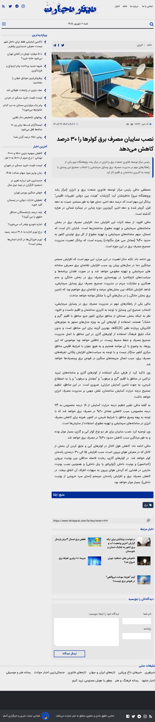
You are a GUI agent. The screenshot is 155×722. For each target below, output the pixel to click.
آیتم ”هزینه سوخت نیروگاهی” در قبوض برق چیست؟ (120, 579)
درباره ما (134, 6)
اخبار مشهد (148, 680)
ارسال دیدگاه (70, 654)
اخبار (117, 6)
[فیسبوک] (127, 716)
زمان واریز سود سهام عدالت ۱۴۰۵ (24, 173)
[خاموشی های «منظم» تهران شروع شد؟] (143, 560)
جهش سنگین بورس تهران (28, 193)
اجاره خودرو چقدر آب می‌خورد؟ (25, 224)
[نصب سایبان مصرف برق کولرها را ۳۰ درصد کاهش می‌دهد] (102, 84)
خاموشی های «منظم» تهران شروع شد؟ (121, 560)
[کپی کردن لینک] (148, 521)
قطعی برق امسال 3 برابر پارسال (70, 540)
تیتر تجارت (70, 716)
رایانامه (147, 629)
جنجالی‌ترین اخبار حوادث (49, 672)
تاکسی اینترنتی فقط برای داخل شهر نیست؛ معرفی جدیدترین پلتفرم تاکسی (23, 44)
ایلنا (55, 494)
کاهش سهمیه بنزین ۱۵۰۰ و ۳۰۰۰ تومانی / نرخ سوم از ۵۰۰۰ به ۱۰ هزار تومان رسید (23, 155)
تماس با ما (147, 6)
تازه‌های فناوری (77, 672)
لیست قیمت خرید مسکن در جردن (23, 98)
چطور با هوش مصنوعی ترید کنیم (92, 680)
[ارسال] (131, 124)
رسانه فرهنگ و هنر (127, 680)
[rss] (3, 11)
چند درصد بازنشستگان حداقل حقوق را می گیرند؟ (26, 214)
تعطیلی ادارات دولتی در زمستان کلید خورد (24, 202)
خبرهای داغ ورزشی (130, 672)
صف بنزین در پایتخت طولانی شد (24, 90)
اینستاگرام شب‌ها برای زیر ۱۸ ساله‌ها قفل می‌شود (26, 127)
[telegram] (54, 45)
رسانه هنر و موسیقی (18, 672)
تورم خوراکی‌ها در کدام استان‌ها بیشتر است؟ (24, 241)
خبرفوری (150, 672)
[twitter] (63, 45)
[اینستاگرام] (23, 11)
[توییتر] (10, 11)
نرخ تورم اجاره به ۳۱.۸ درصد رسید (23, 232)
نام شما (147, 614)
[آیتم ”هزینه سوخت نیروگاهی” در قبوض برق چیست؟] (143, 579)
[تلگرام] (17, 11)
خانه (125, 6)
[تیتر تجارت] (70, 10)
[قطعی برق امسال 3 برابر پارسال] (94, 542)
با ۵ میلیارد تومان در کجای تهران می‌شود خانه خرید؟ (24, 56)
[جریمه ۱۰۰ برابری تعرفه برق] (94, 560)
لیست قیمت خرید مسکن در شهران (23, 165)
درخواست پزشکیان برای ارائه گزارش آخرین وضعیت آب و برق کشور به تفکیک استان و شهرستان (121, 545)
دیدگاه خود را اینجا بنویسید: (103, 614)
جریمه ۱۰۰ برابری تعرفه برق (72, 558)
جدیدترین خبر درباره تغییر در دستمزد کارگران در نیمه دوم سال (25, 182)
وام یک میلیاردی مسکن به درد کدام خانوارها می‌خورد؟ (22, 107)
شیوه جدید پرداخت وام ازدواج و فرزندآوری (24, 68)
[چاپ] (127, 124)
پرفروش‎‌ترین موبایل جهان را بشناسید (27, 80)
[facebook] (58, 45)
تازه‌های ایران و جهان (102, 672)
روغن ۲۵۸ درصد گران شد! (28, 137)
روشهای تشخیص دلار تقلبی (27, 117)
